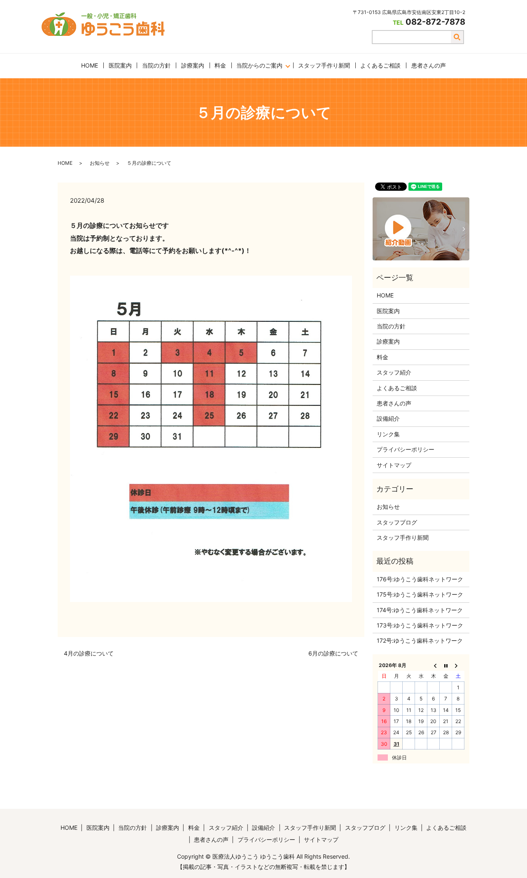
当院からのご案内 (259, 65)
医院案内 (120, 65)
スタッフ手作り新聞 (324, 65)
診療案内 (192, 65)
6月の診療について (333, 653)
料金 (220, 65)
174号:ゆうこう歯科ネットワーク (420, 609)
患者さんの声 (428, 65)
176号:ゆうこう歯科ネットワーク (420, 579)
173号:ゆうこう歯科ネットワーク (420, 625)
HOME (89, 65)
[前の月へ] (433, 665)
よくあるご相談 (380, 65)
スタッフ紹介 (394, 372)
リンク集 (388, 434)
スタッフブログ (397, 522)
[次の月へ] (458, 665)
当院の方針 (156, 65)
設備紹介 (388, 418)
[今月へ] (446, 665)
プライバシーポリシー (405, 449)
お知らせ (100, 163)
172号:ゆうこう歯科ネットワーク (420, 640)
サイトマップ (394, 464)
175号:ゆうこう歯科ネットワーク (420, 594)
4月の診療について (89, 653)
